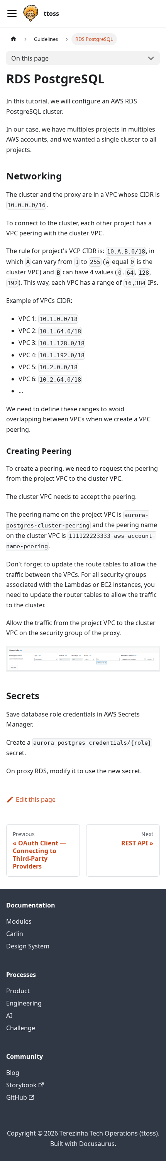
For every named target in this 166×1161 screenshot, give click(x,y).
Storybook (21, 1085)
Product (18, 991)
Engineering (24, 1003)
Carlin (14, 933)
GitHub (16, 1097)
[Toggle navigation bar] (12, 13)
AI (9, 1015)
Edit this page (36, 799)
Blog (12, 1072)
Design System (27, 946)
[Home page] (13, 39)
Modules (19, 921)
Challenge (20, 1028)
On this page (30, 58)
